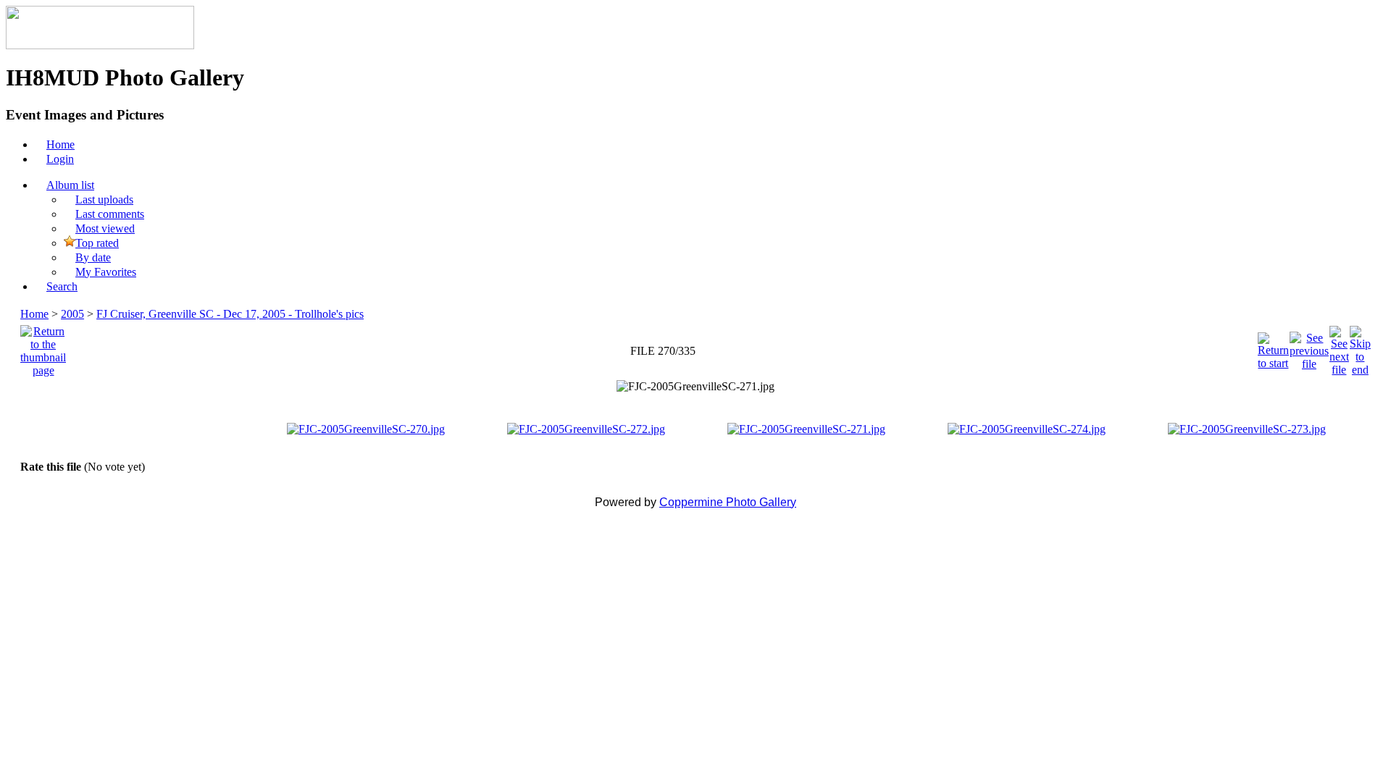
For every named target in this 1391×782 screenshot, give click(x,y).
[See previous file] (1309, 347)
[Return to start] (1273, 347)
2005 (72, 314)
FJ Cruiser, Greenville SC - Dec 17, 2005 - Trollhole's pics (230, 314)
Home (34, 314)
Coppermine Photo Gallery (727, 502)
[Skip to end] (1360, 347)
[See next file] (1339, 347)
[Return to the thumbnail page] (43, 347)
